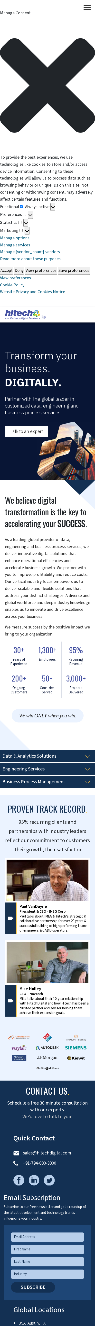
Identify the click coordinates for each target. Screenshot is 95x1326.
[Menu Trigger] (87, 8)
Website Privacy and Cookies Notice (32, 292)
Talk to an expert (26, 431)
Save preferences (73, 270)
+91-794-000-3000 (39, 1163)
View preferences (41, 270)
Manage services (15, 245)
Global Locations (39, 1310)
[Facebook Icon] (20, 1177)
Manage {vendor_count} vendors (30, 252)
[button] (47, 85)
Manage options (14, 238)
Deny (19, 270)
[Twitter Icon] (51, 1177)
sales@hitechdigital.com (47, 1153)
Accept (6, 270)
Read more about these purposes (30, 259)
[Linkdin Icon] (36, 1177)
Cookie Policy (12, 285)
